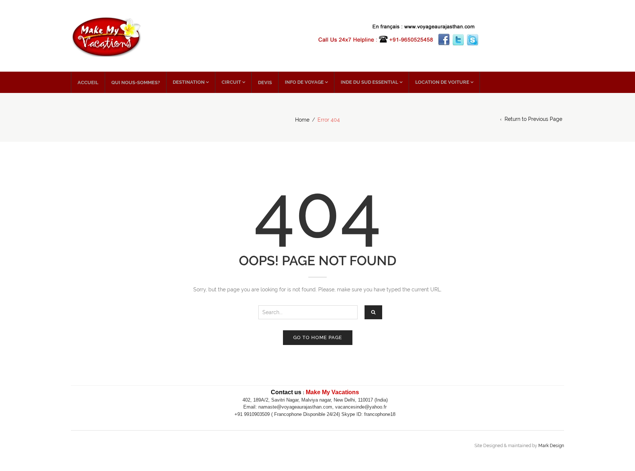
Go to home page (317, 337)
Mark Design (551, 445)
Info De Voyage (304, 82)
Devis (265, 82)
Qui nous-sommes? (135, 82)
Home (302, 120)
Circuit (231, 82)
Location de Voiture (442, 82)
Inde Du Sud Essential (369, 82)
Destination (189, 82)
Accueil (88, 82)
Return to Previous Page (533, 119)
